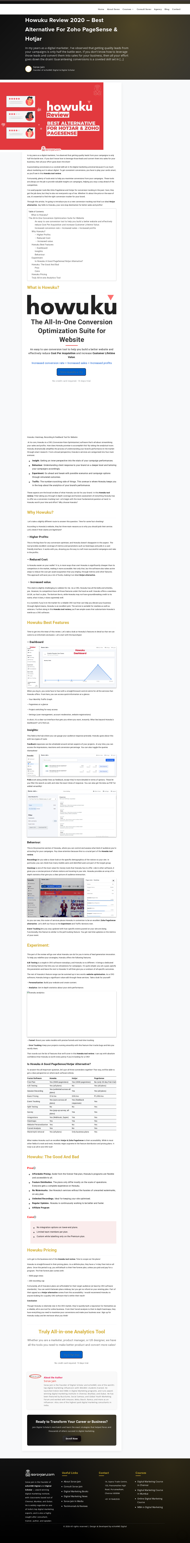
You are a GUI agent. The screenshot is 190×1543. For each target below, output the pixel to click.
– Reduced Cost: (43, 238)
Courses (127, 9)
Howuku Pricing (39, 274)
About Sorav (113, 9)
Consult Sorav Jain (73, 1486)
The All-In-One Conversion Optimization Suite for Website (56, 218)
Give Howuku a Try (71, 372)
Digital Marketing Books (76, 1491)
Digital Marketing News (76, 1496)
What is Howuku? (39, 215)
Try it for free (71, 1354)
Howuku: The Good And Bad (45, 264)
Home (101, 9)
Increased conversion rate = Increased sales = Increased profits (65, 228)
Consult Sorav (144, 9)
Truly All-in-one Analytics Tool (46, 278)
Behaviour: (40, 254)
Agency (158, 9)
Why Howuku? (38, 231)
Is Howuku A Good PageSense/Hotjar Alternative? (59, 261)
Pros (37, 268)
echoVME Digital (119, 1526)
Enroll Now (72, 1438)
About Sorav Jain (72, 1481)
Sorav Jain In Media (73, 1501)
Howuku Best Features (42, 244)
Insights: (39, 251)
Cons (37, 271)
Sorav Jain (39, 67)
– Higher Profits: (43, 234)
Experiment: (37, 258)
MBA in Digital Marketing (150, 1507)
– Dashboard (41, 248)
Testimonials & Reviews (76, 1506)
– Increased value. (44, 241)
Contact (176, 9)
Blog (167, 9)
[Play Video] (71, 410)
